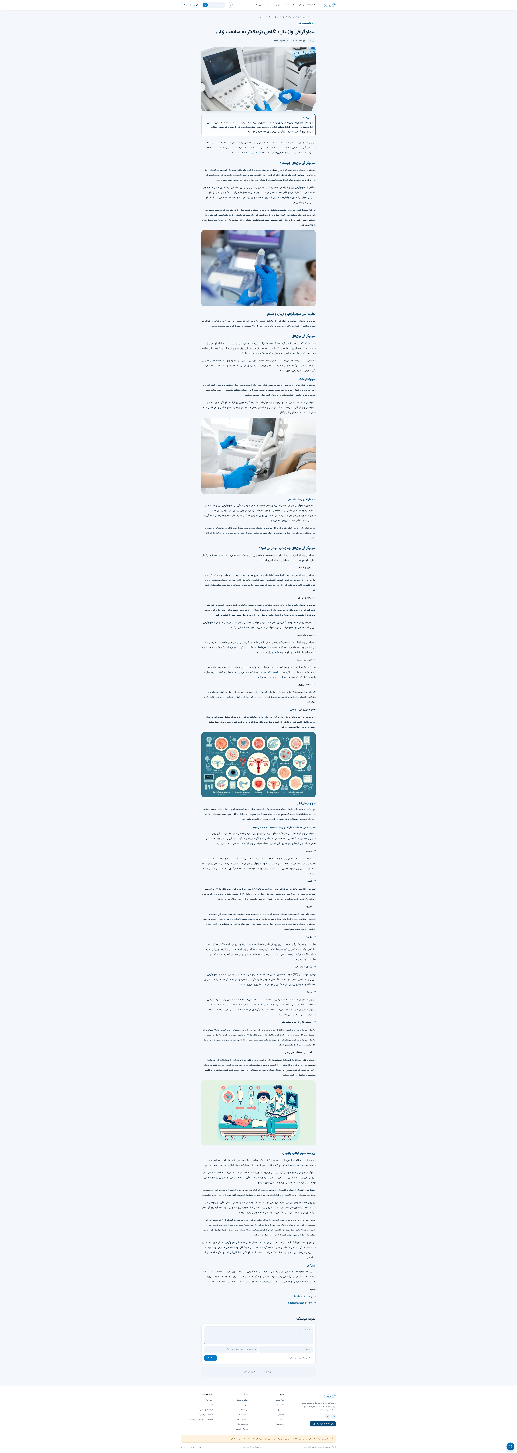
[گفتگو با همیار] (510, 1446)
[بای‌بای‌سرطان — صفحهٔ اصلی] (329, 5)
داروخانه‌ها (244, 1409)
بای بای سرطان (251, 153)
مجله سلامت (291, 4)
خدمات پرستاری (242, 1419)
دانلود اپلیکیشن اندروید (321, 1423)
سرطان (271, 652)
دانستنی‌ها (280, 1424)
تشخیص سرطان (304, 16)
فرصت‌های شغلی (206, 1409)
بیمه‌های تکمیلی (242, 1429)
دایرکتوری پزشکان (242, 1400)
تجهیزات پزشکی (242, 1424)
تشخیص (281, 1414)
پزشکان (301, 4)
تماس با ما (209, 1405)
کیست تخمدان (271, 672)
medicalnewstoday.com (300, 1303)
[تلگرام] (327, 1416)
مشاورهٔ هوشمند (313, 4)
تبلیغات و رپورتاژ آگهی (204, 1414)
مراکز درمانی (244, 1405)
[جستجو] (205, 5)
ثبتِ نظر (210, 1357)
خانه (314, 16)
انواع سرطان (280, 1405)
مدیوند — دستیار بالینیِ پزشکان (201, 1419)
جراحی (261, 717)
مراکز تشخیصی (242, 1414)
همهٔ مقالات (279, 1400)
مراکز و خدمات (274, 4)
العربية (230, 5)
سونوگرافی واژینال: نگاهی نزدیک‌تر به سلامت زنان (277, 16)
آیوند (244, 1447)
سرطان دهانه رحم (262, 1005)
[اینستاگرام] (333, 1416)
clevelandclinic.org (302, 1296)
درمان (282, 1419)
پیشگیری (281, 1409)
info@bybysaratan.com (191, 1447)
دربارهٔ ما (259, 4)
